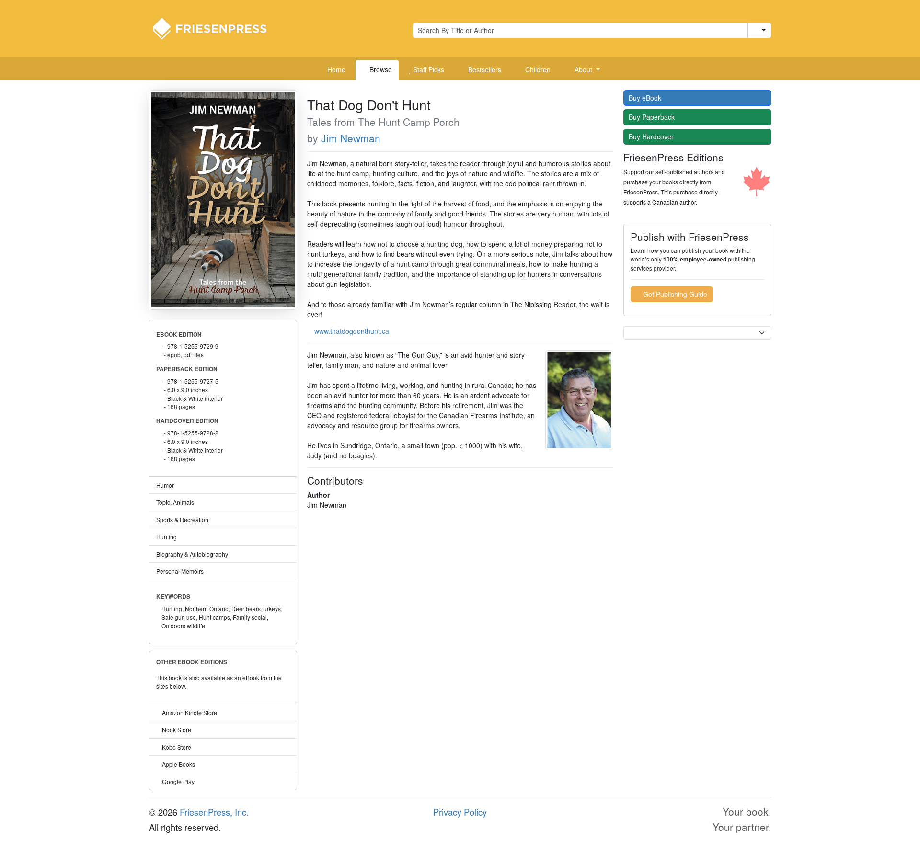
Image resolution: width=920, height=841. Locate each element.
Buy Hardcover (652, 136)
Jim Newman (350, 138)
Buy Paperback (653, 117)
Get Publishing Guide (674, 294)
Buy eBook (646, 97)
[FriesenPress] (216, 28)
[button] (584, 70)
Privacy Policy (460, 812)
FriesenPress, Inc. (214, 812)
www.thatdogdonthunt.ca (351, 331)
